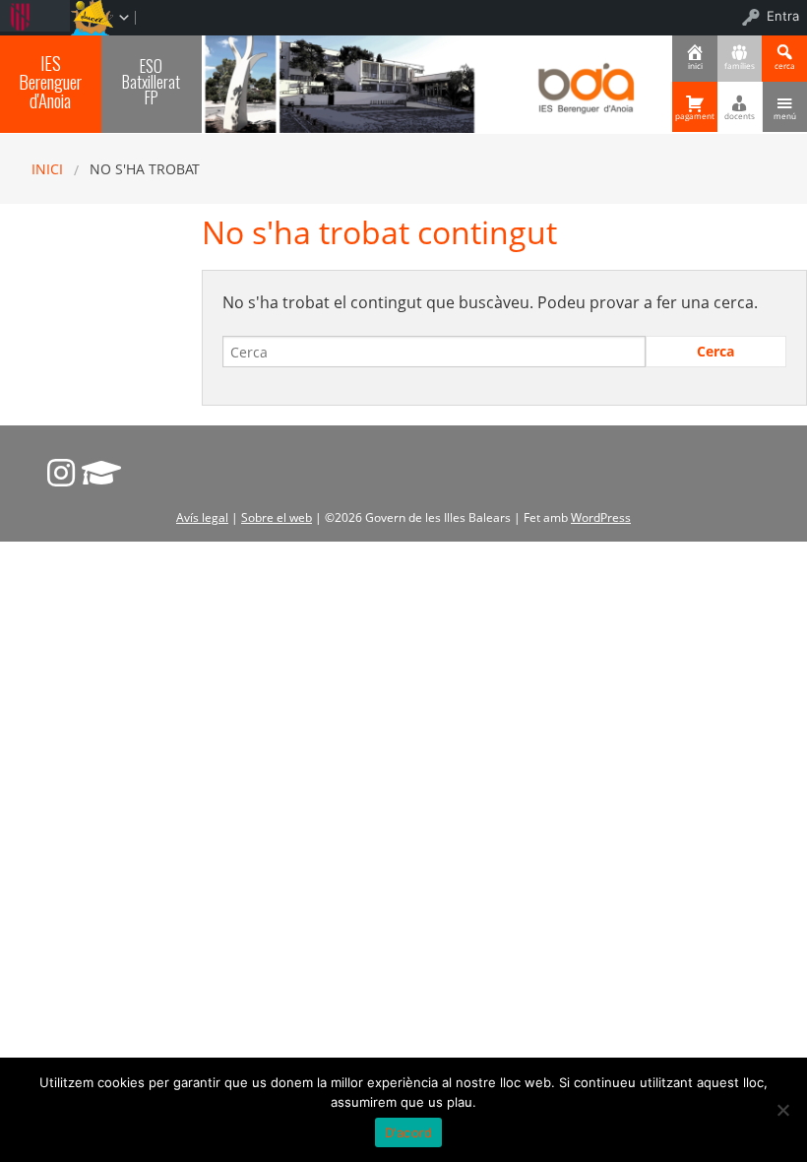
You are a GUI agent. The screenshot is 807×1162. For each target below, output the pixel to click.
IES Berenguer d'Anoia (50, 81)
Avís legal (202, 517)
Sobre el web (276, 517)
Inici (47, 169)
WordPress (601, 517)
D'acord (409, 1132)
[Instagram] (61, 472)
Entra (783, 16)
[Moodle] (101, 472)
